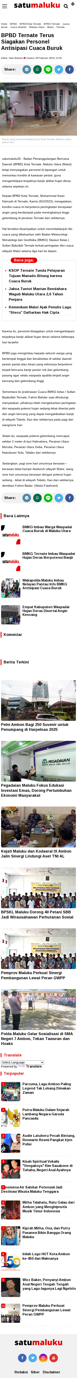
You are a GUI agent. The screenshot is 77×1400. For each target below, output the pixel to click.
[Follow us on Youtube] (53, 1358)
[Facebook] (69, 69)
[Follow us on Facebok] (22, 1358)
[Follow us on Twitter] (32, 1358)
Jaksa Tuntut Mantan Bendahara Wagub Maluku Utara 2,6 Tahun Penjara (38, 294)
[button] (73, 2)
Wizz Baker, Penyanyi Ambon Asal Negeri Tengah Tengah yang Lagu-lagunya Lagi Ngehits (49, 1284)
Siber (35, 1372)
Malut (50, 27)
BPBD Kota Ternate (30, 24)
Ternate (60, 27)
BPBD (13, 24)
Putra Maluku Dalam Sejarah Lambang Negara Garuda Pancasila (45, 1114)
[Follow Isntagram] (43, 1358)
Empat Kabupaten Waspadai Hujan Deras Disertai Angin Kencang (45, 611)
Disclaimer (51, 1372)
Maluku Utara (36, 27)
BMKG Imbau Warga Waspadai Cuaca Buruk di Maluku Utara (47, 529)
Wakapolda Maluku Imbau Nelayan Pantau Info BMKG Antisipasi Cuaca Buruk (44, 584)
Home (4, 24)
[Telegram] (26, 69)
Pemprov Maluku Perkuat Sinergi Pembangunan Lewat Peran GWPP (46, 1310)
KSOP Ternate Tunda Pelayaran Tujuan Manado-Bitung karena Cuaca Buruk (37, 275)
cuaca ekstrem (18, 27)
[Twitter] (59, 69)
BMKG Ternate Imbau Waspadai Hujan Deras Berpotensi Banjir (48, 555)
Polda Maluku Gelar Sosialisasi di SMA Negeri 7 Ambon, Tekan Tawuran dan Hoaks (37, 1039)
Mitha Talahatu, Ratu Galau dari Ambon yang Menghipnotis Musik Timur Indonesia (48, 1207)
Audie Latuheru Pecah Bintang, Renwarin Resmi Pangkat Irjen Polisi (48, 1140)
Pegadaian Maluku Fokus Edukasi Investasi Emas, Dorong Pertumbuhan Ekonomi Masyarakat (36, 790)
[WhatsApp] (37, 69)
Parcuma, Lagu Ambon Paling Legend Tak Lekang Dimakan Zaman (46, 1088)
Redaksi (21, 1372)
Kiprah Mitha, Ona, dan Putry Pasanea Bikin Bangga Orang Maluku (46, 1232)
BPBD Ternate (52, 24)
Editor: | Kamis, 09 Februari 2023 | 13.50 (31, 58)
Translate (34, 1066)
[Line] (48, 69)
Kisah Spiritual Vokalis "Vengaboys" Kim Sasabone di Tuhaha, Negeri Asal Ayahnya (47, 1166)
